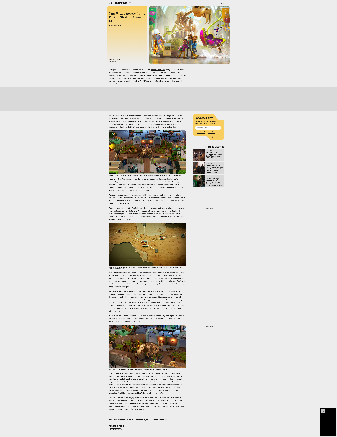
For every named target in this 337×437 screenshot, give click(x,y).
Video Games (114, 429)
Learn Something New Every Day (204, 118)
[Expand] (322, 410)
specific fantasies (158, 70)
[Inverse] (123, 3)
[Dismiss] (334, 410)
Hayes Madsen (116, 59)
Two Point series (164, 75)
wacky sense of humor (117, 78)
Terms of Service (201, 133)
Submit (216, 137)
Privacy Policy (211, 133)
